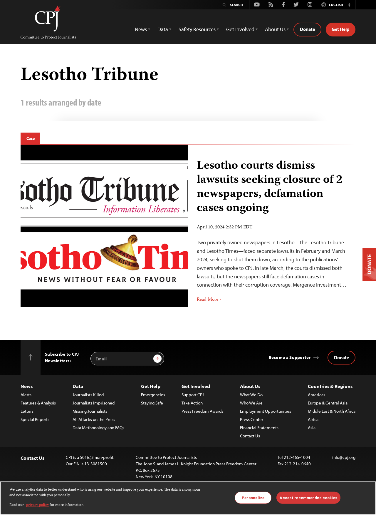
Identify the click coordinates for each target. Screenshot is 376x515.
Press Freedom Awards (202, 411)
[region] (188, 498)
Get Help (341, 29)
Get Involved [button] (240, 29)
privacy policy (37, 505)
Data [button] (162, 29)
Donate (307, 29)
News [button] (141, 29)
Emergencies (153, 394)
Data (78, 386)
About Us (250, 386)
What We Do (251, 394)
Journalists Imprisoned (94, 403)
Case (30, 138)
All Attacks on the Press (94, 419)
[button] (349, 4)
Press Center (251, 419)
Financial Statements (259, 427)
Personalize (253, 497)
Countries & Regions (330, 386)
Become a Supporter (290, 357)
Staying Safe (152, 403)
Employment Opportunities (265, 411)
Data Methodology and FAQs (98, 427)
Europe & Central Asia (328, 403)
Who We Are (251, 403)
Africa (313, 419)
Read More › (209, 300)
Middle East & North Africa (331, 411)
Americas (316, 394)
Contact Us (250, 436)
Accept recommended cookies (308, 497)
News (27, 386)
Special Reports (35, 419)
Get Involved (196, 386)
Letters (27, 411)
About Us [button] (275, 29)
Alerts (26, 394)
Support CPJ (193, 394)
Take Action (192, 403)
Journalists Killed (88, 394)
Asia (311, 427)
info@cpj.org (343, 457)
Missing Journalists (90, 411)
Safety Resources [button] (197, 29)
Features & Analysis (38, 403)
